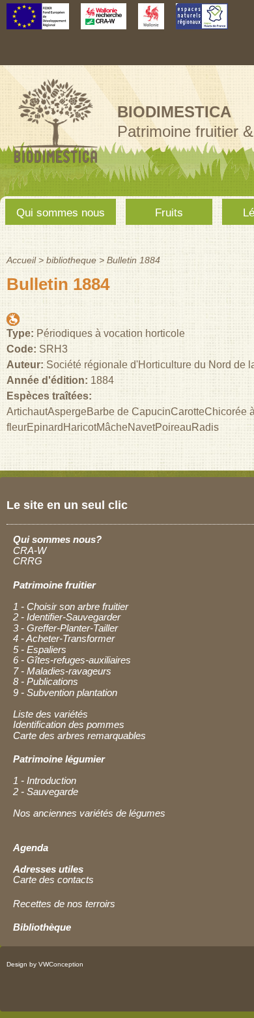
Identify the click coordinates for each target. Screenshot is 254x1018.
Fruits (169, 213)
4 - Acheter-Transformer (64, 638)
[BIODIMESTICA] (55, 164)
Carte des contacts (53, 879)
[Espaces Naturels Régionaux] (202, 23)
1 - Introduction (44, 780)
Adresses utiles (48, 869)
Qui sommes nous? (57, 539)
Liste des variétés (50, 714)
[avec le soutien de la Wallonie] (151, 23)
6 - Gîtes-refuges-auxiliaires (72, 659)
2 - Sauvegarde (45, 791)
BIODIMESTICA (174, 112)
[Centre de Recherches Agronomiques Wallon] (103, 23)
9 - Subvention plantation (65, 692)
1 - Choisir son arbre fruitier (70, 606)
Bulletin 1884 (133, 260)
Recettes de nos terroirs (64, 903)
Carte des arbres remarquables (79, 735)
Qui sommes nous (60, 213)
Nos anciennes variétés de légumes (89, 813)
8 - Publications (45, 681)
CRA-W (29, 550)
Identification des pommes (68, 724)
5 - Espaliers (39, 649)
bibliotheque (71, 260)
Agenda (30, 847)
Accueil (21, 260)
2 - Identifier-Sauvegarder (66, 616)
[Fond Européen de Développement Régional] (38, 23)
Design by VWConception (45, 964)
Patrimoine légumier (59, 758)
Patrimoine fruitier (54, 584)
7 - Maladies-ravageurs (62, 670)
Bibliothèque (42, 927)
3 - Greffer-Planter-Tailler (65, 627)
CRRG (27, 560)
